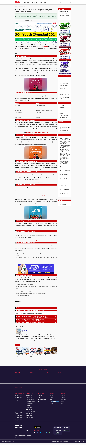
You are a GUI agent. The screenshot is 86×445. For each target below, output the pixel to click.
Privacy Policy (82, 441)
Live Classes (63, 397)
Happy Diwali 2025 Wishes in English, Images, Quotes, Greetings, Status (64, 175)
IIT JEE (39, 397)
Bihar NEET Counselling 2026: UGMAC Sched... (22, 355)
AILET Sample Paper (63, 18)
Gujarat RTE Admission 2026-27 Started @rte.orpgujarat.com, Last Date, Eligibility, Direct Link (65, 138)
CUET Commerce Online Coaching (19, 402)
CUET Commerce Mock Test (31, 401)
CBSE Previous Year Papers (64, 81)
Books (62, 403)
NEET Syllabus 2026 (63, 125)
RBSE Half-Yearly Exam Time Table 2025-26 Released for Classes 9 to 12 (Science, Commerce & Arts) (64, 163)
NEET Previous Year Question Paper (65, 128)
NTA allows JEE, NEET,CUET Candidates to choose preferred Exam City (64, 190)
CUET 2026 (62, 105)
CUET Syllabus (62, 107)
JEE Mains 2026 (62, 202)
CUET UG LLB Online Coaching (18, 420)
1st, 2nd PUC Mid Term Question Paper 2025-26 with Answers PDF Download (64, 186)
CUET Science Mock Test (30, 399)
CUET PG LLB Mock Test (30, 411)
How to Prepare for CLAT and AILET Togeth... (35, 355)
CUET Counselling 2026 (64, 115)
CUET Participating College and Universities (65, 111)
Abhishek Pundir (18, 20)
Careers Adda (40, 387)
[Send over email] (20, 301)
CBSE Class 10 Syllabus (64, 83)
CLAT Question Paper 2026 (64, 15)
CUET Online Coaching (18, 397)
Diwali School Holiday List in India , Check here (64, 183)
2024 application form (43, 46)
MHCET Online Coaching (19, 410)
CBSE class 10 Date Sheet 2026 (64, 95)
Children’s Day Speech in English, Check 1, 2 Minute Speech (64, 158)
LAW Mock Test (28, 405)
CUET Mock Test (29, 397)
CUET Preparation (63, 113)
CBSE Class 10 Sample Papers (65, 78)
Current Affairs (40, 385)
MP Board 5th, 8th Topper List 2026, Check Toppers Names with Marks (65, 146)
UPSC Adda (51, 385)
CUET (39, 401)
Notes (45, 2)
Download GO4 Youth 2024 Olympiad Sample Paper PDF (36, 240)
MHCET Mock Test (29, 409)
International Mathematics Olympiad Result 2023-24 (37, 132)
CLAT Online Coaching (18, 408)
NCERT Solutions (27, 2)
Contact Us (51, 397)
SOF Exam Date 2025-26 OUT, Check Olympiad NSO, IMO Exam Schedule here (65, 171)
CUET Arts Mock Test (29, 403)
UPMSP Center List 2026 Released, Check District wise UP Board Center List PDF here (65, 154)
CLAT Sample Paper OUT (64, 13)
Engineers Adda (52, 387)
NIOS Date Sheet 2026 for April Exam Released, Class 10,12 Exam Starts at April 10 (65, 142)
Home (16, 6)
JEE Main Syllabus (63, 204)
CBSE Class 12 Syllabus (64, 85)
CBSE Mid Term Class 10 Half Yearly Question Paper (64, 92)
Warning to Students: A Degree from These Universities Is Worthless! (65, 167)
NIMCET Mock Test (29, 417)
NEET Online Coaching (18, 395)
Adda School (28, 387)
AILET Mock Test (29, 413)
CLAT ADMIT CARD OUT (64, 11)
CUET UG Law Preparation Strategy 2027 (49, 355)
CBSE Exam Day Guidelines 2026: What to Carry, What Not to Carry (65, 194)
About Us (51, 395)
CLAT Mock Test (29, 407)
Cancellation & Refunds (67, 441)
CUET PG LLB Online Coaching (18, 413)
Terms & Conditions (75, 441)
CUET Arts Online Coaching (19, 404)
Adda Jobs (28, 385)
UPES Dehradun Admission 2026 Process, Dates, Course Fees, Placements (64, 150)
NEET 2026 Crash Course (64, 130)
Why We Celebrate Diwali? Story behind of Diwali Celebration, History (65, 179)
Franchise (51, 403)
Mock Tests (63, 395)
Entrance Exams (35, 2)
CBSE (41, 2)
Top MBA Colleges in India (37, 182)
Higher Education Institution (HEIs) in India (36, 195)
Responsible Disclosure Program (57, 441)
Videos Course (63, 399)
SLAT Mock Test (29, 415)
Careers (54, 401)
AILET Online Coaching (18, 415)
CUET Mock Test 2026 (63, 117)
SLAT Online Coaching (18, 417)
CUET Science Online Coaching (18, 400)
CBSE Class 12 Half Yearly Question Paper (64, 88)
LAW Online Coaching (18, 406)
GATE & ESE (40, 395)
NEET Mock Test (29, 395)
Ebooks (62, 401)
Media (51, 399)
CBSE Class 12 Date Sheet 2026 (64, 98)
